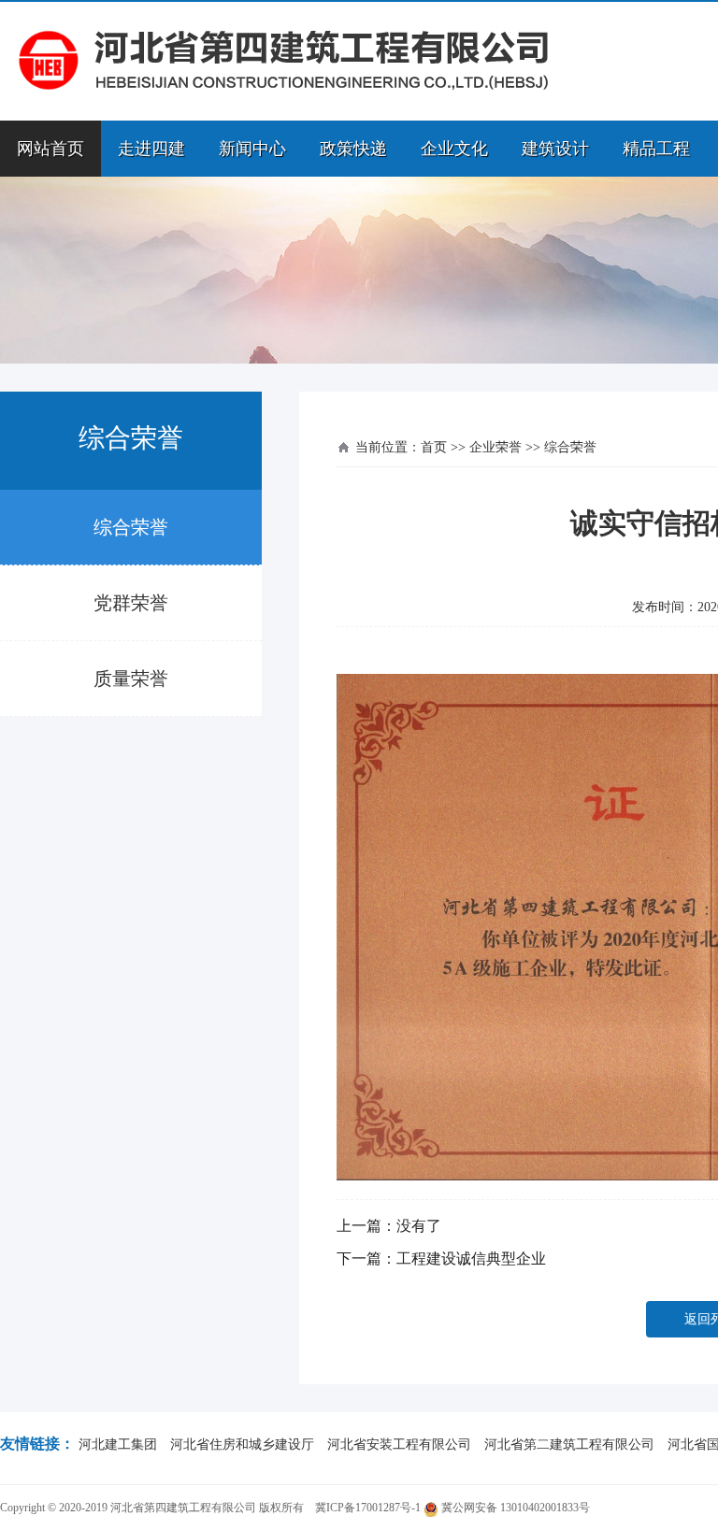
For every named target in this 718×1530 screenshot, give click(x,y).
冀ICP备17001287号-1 (368, 1507)
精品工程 (656, 148)
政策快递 (353, 148)
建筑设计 (555, 148)
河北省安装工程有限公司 (399, 1444)
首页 (434, 447)
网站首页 (50, 148)
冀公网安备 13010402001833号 (514, 1507)
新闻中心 (252, 148)
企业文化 (454, 148)
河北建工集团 (118, 1444)
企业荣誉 (495, 447)
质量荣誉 (130, 678)
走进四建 (151, 148)
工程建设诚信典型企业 (471, 1258)
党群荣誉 (130, 603)
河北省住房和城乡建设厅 (242, 1444)
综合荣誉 (130, 527)
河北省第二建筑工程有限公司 (569, 1444)
